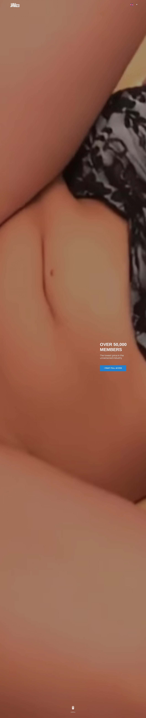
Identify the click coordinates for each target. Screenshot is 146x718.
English (131, 5)
